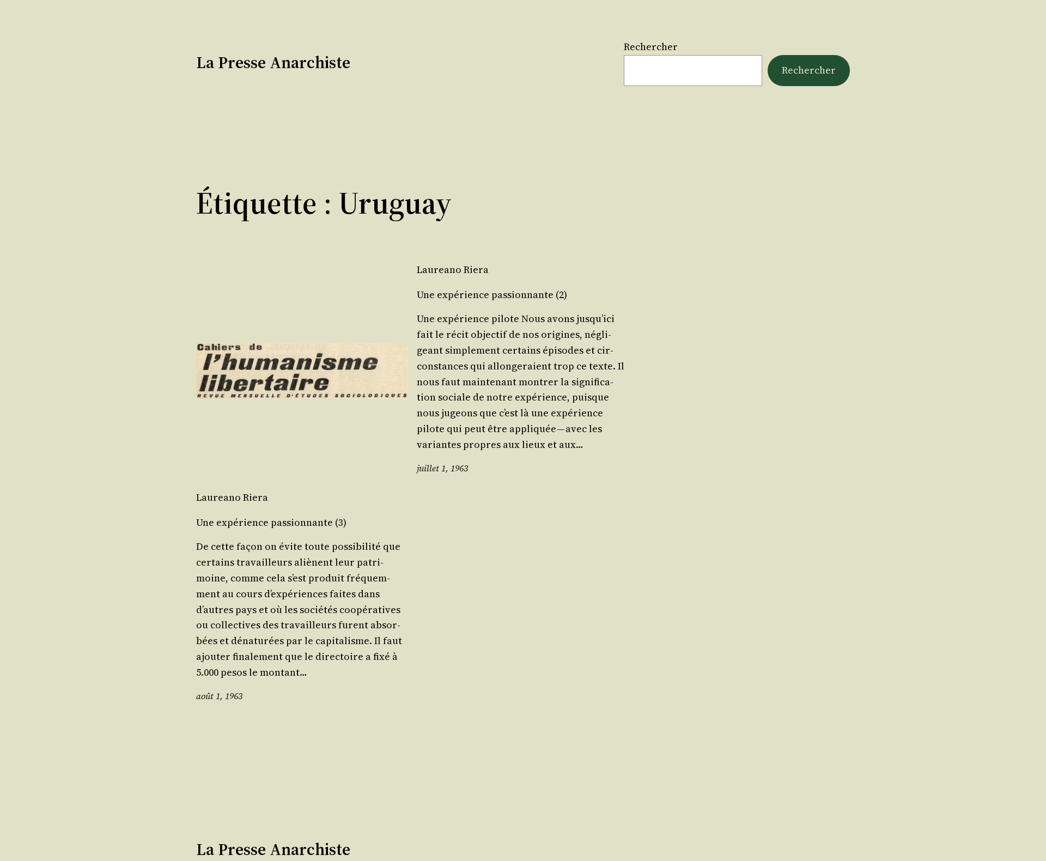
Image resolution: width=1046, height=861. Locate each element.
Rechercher (651, 46)
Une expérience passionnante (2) (492, 295)
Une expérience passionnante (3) (271, 523)
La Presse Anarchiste (273, 62)
